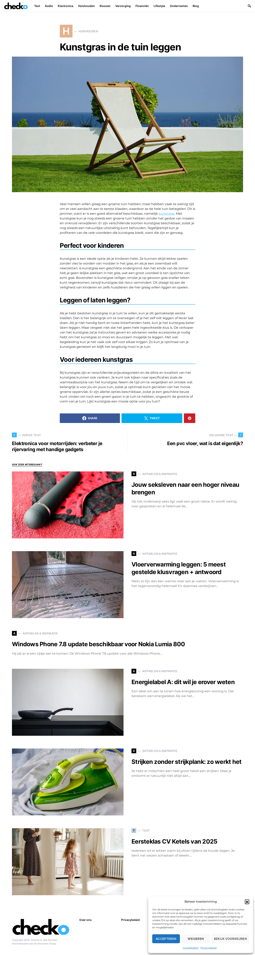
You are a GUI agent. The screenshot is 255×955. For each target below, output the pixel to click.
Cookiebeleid (190, 947)
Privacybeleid (208, 947)
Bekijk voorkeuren (230, 939)
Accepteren (166, 939)
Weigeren (196, 939)
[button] (247, 902)
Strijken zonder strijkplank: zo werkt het (186, 761)
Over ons (85, 920)
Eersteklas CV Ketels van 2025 (174, 841)
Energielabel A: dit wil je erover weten (183, 682)
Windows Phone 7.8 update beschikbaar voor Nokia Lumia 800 (98, 644)
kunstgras (167, 213)
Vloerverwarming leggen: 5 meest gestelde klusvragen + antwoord (178, 568)
